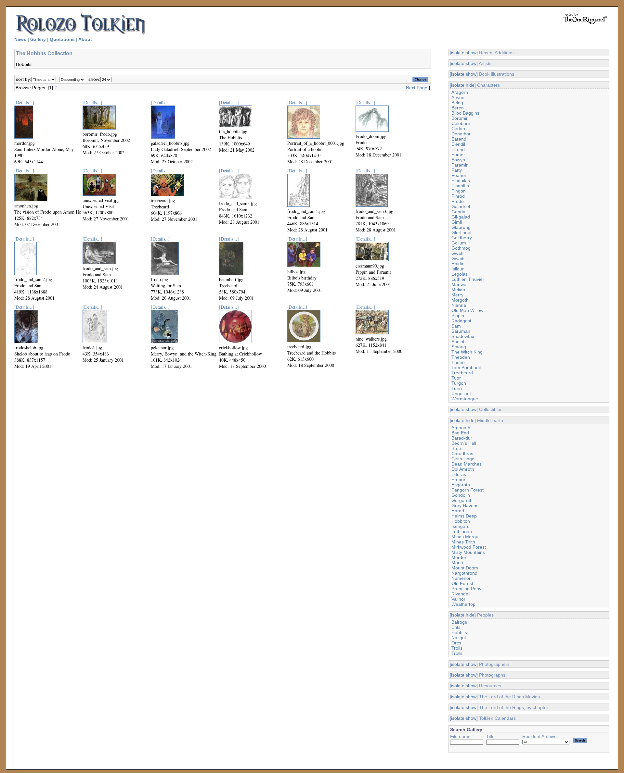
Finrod (458, 196)
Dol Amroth (462, 469)
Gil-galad (460, 216)
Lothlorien (461, 531)
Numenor (461, 578)
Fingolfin (460, 185)
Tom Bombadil (466, 367)
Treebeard (462, 372)
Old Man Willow (467, 310)
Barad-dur (461, 438)
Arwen (457, 97)
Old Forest (462, 583)
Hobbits (459, 632)
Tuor (456, 377)
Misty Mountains (468, 552)
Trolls (456, 648)
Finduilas (460, 180)
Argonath (460, 427)
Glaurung (461, 227)
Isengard (460, 526)
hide (470, 85)
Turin (456, 388)
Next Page (416, 87)
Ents (456, 627)
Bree (456, 448)
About (85, 39)
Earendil (459, 139)
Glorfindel (461, 232)
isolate (457, 52)
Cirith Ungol (463, 458)
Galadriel (460, 206)
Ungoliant (461, 393)
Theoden (460, 357)
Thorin (458, 362)
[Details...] (24, 102)
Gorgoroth (462, 500)
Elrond (458, 149)
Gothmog (461, 248)
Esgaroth (460, 484)
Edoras (458, 474)
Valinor (458, 599)
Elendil (458, 144)
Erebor (458, 479)
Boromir (459, 118)
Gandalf (459, 211)
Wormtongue (464, 398)
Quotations (62, 39)
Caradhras (462, 453)
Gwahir (458, 253)
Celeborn (460, 123)
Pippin (457, 315)
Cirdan (458, 128)
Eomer (458, 154)
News (20, 39)
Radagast (461, 320)
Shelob (458, 341)
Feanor (458, 175)
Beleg (457, 102)
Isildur (457, 268)
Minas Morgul (465, 536)
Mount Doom (464, 567)
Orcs (456, 642)
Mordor (458, 557)
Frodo (457, 201)
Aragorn (459, 92)
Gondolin (460, 495)
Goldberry (461, 237)
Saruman (460, 331)
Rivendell (460, 593)
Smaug (458, 346)
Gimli (456, 222)
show (471, 52)
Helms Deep (464, 515)
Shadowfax (462, 336)
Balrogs (459, 622)
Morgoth (460, 300)
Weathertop (463, 604)
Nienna (458, 305)
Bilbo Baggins (465, 113)
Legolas (459, 274)
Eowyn (458, 159)
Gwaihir (459, 258)
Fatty (456, 170)
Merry (457, 294)
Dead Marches (466, 464)
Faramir (459, 165)
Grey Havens (464, 505)
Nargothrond (464, 573)
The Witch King (467, 352)
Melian (458, 289)
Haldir (457, 263)
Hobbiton (460, 521)
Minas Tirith (463, 541)
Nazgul (458, 637)
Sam (456, 326)
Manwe (458, 284)
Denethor (461, 133)
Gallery (38, 39)
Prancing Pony (466, 588)
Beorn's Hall (463, 443)
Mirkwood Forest (468, 547)
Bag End (460, 432)
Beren (457, 107)
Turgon (458, 383)
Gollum (458, 242)
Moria (457, 562)
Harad (457, 510)
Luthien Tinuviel (467, 279)
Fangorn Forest (467, 489)
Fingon (458, 190)
